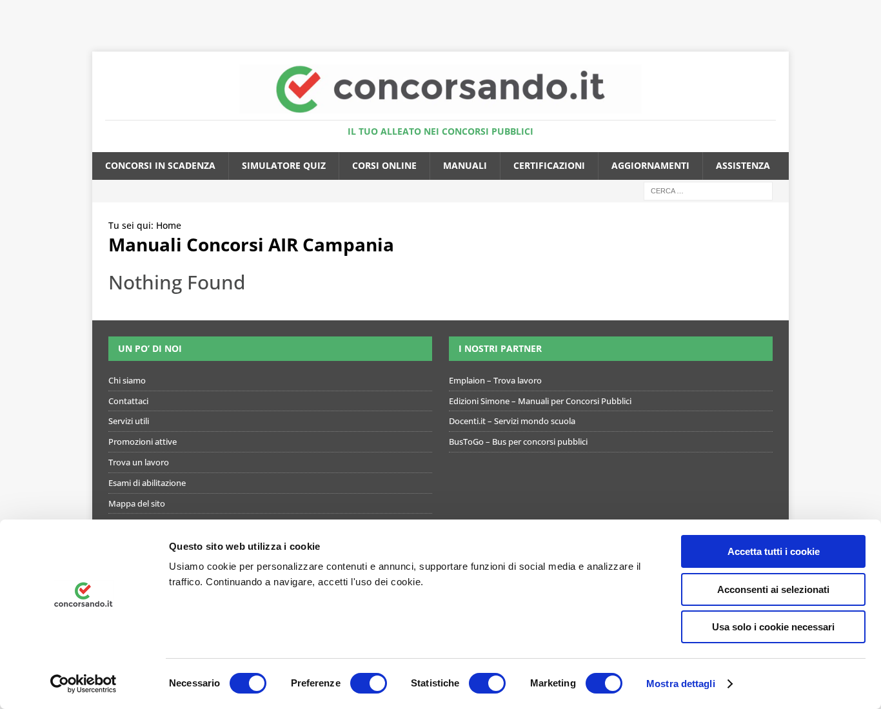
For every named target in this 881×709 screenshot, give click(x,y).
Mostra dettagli (680, 683)
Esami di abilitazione (147, 483)
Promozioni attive (142, 441)
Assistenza (743, 165)
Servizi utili (128, 421)
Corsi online (384, 165)
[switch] (368, 683)
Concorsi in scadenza (160, 165)
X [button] (868, 13)
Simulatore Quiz (284, 165)
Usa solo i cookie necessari (773, 626)
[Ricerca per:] (708, 190)
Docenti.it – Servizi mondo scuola (512, 421)
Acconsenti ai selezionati (773, 589)
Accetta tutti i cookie (774, 551)
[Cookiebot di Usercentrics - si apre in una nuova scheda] (83, 684)
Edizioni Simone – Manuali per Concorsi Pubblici (540, 401)
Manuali (465, 165)
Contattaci (128, 401)
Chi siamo (127, 380)
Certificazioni (549, 165)
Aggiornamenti (650, 165)
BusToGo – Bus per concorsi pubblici (518, 441)
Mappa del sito (136, 503)
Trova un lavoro (138, 462)
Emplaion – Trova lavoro (495, 380)
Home (168, 225)
